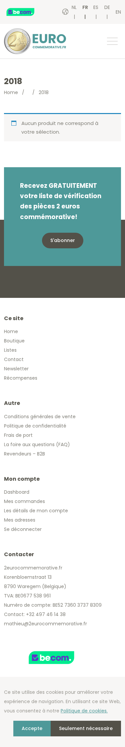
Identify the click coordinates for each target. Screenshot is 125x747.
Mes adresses (19, 520)
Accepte (32, 728)
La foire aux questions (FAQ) (37, 444)
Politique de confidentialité (35, 426)
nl (74, 7)
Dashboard (16, 492)
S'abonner (62, 240)
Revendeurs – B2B (24, 453)
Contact (14, 359)
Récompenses (20, 378)
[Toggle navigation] (112, 41)
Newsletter (16, 368)
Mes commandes (24, 501)
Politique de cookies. (84, 710)
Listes (10, 350)
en (118, 12)
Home (11, 92)
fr (85, 7)
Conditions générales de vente (40, 416)
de (107, 7)
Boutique (14, 340)
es (95, 7)
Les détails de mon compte (36, 510)
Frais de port (18, 435)
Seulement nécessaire (86, 728)
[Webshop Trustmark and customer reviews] (27, 12)
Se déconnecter (23, 529)
